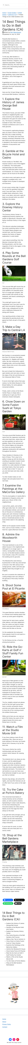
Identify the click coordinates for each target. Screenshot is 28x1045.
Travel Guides (12, 12)
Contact (4, 1027)
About (4, 1021)
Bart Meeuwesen (15, 32)
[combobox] (14, 5)
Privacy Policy (6, 1024)
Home (4, 12)
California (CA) (12, 14)
